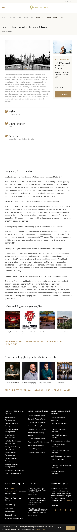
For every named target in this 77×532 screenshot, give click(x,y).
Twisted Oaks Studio (12, 383)
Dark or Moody (10, 505)
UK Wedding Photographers (14, 470)
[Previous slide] (8, 55)
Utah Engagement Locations (61, 456)
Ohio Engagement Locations (60, 441)
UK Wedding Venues (35, 449)
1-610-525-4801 (60, 87)
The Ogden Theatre (11, 332)
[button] (26, 68)
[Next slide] (47, 55)
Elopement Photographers (14, 518)
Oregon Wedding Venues (36, 438)
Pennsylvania (28, 18)
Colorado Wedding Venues (37, 422)
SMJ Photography (45, 383)
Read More (67, 501)
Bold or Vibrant (10, 512)
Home (4, 18)
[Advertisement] (62, 134)
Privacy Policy (40, 529)
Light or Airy (9, 508)
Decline (60, 528)
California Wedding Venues (37, 419)
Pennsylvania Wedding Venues (38, 442)
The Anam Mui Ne (63, 332)
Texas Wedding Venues (36, 445)
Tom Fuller (60, 383)
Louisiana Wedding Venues (37, 429)
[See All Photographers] (13, 474)
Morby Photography (29, 383)
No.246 (42, 332)
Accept (70, 528)
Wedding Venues (15, 18)
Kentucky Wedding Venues (37, 426)
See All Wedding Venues (36, 452)
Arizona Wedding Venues (36, 415)
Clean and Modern (11, 515)
